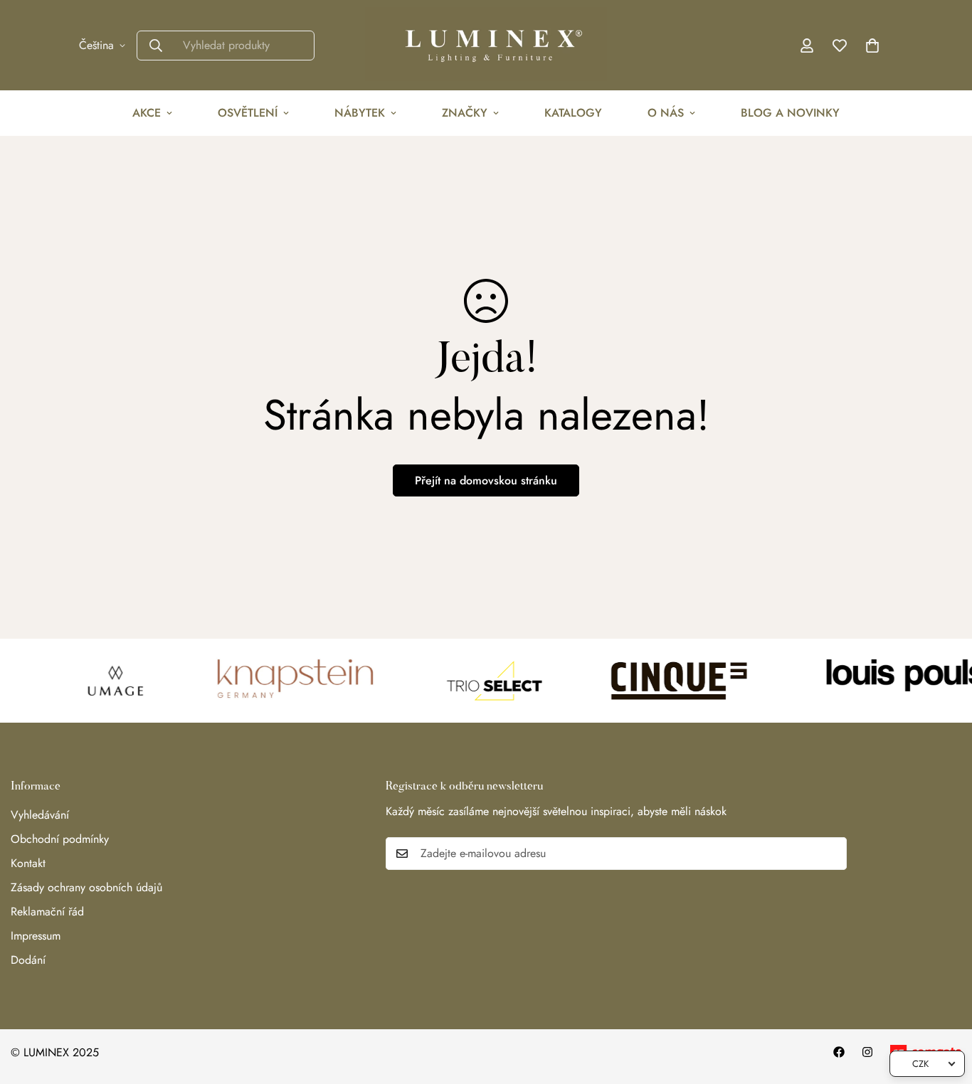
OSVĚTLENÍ (248, 113)
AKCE (146, 113)
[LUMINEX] (486, 45)
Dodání (28, 960)
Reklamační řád (47, 911)
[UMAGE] (102, 680)
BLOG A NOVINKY (790, 113)
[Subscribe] (831, 853)
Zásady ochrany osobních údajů (86, 887)
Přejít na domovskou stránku (486, 480)
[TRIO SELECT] (481, 680)
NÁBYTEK (359, 113)
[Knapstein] (284, 680)
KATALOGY (573, 113)
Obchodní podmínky (60, 839)
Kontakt (28, 863)
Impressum (35, 936)
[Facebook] (839, 1052)
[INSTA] (867, 1052)
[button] (872, 45)
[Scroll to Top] (944, 1006)
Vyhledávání (40, 815)
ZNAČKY (464, 113)
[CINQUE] (666, 680)
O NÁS (666, 113)
